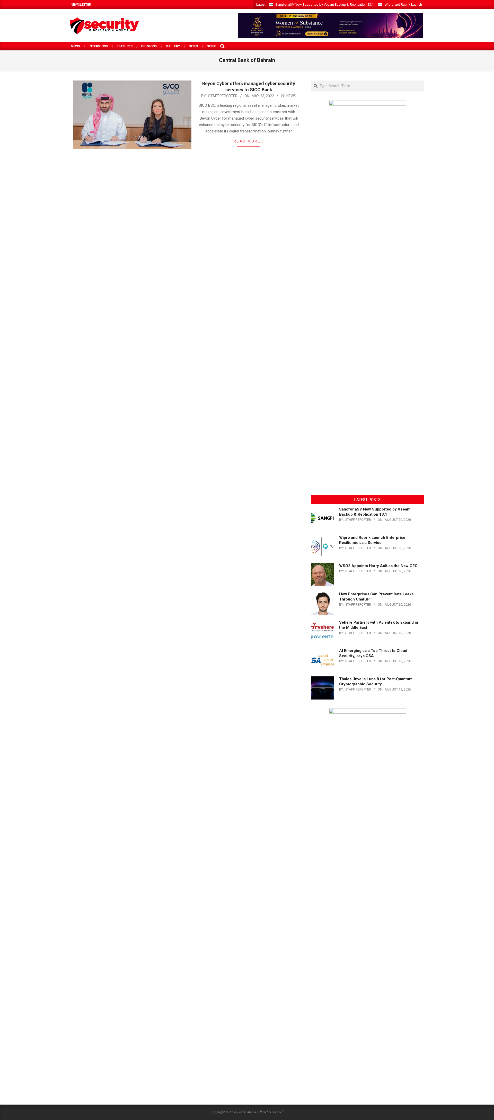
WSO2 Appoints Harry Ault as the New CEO (378, 565)
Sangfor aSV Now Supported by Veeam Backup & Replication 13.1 (324, 4)
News (291, 96)
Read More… (249, 141)
